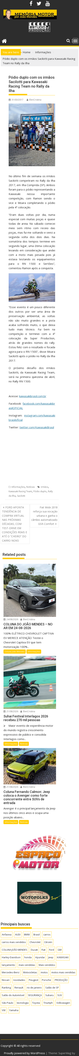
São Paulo (7, 1002)
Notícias (30, 486)
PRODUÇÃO (61, 980)
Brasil (36, 934)
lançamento (8, 965)
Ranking (6, 987)
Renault (19, 987)
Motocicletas (30, 972)
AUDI (17, 934)
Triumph (48, 1002)
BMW (27, 934)
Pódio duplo (39, 491)
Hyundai (40, 957)
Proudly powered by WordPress (24, 1053)
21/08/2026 (12, 711)
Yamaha (13, 1010)
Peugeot (33, 980)
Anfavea (6, 934)
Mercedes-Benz (10, 972)
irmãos (44, 486)
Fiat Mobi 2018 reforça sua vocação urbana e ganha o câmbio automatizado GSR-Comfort (44, 516)
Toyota (36, 1002)
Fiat (43, 949)
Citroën (48, 942)
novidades (19, 980)
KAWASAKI (63, 957)
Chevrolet (35, 942)
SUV (59, 995)
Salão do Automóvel (13, 995)
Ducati (34, 949)
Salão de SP (52, 987)
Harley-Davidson (11, 957)
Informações (18, 486)
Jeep (50, 957)
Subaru (49, 995)
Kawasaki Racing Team (20, 491)
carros (47, 934)
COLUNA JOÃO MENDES (14, 949)
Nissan (6, 980)
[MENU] (75, 40)
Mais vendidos (47, 965)
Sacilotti (21, 495)
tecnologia (22, 1002)
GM (60, 949)
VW (4, 1010)
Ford (51, 949)
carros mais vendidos (14, 942)
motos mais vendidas (63, 972)
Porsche (46, 980)
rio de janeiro (34, 987)
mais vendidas (27, 965)
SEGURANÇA (35, 995)
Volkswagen (63, 1002)
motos (44, 972)
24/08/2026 (12, 619)
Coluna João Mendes (15, 651)
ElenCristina (35, 99)
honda (28, 957)
